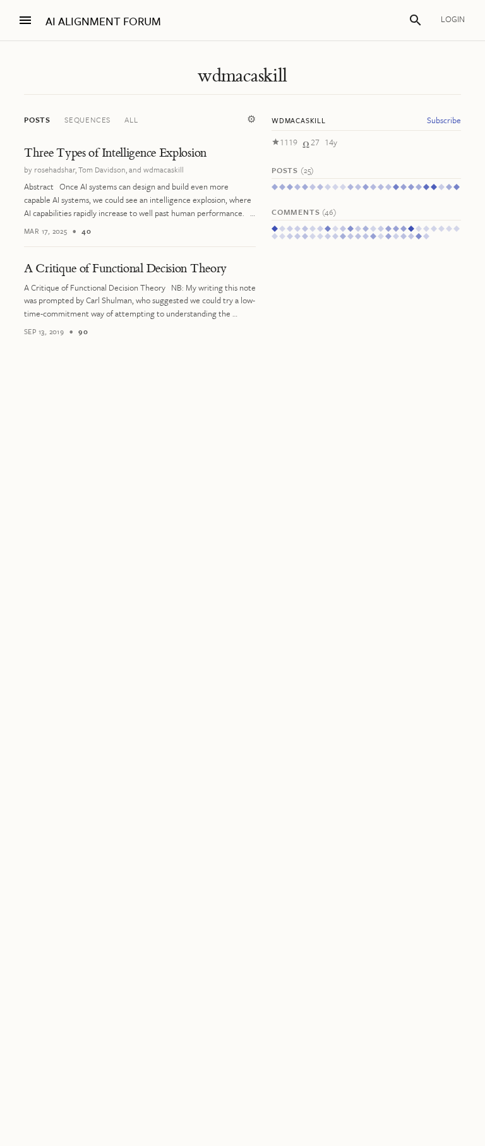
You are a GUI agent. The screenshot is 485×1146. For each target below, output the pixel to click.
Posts (37, 119)
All (131, 119)
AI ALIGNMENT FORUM (103, 21)
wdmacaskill (242, 75)
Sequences (87, 119)
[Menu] (25, 20)
